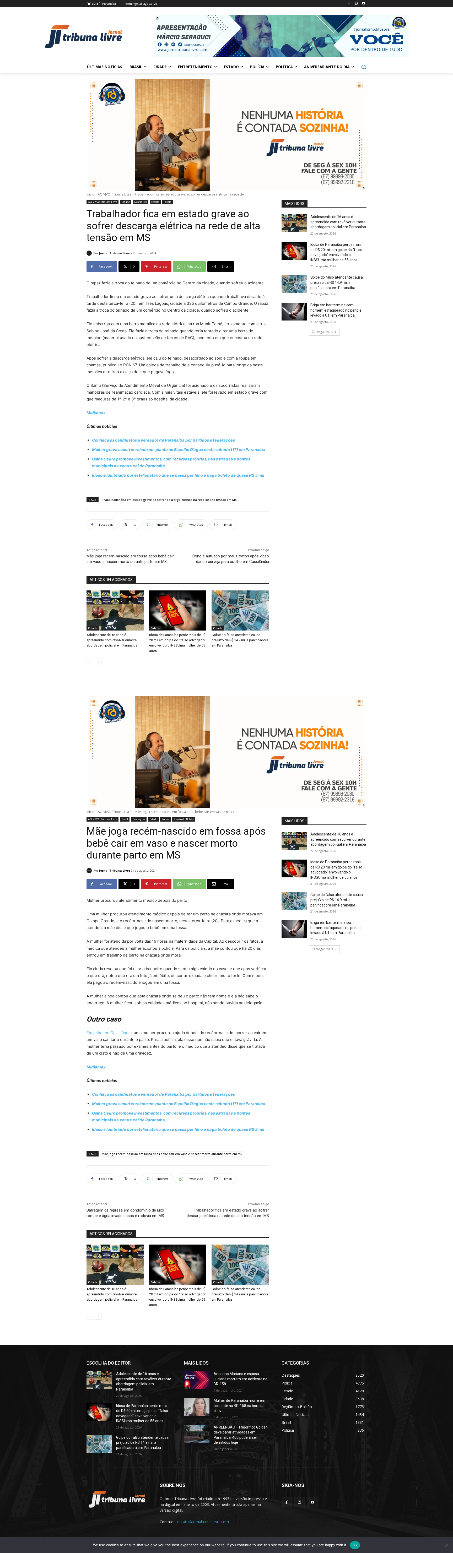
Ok (355, 1545)
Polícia (167, 202)
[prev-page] (90, 662)
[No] (446, 1545)
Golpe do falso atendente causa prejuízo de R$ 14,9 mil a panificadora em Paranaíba (240, 640)
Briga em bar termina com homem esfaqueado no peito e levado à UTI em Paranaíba (336, 310)
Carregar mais (322, 331)
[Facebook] (349, 4)
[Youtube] (363, 4)
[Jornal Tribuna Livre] (90, 253)
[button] (363, 67)
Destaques (140, 202)
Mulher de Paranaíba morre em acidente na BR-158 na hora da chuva (239, 1405)
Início (90, 194)
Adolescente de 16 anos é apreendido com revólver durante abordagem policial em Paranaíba (112, 640)
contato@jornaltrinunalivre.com (202, 1521)
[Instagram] (356, 4)
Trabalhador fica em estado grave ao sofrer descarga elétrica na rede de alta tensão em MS (169, 500)
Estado (155, 202)
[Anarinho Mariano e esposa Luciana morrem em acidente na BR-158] (196, 1380)
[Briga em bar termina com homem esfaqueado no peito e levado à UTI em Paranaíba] (294, 312)
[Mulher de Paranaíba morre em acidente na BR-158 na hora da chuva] (196, 1407)
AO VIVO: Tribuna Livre (114, 194)
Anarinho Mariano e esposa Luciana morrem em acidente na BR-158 (240, 1379)
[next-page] (98, 662)
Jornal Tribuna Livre (114, 253)
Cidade (125, 202)
